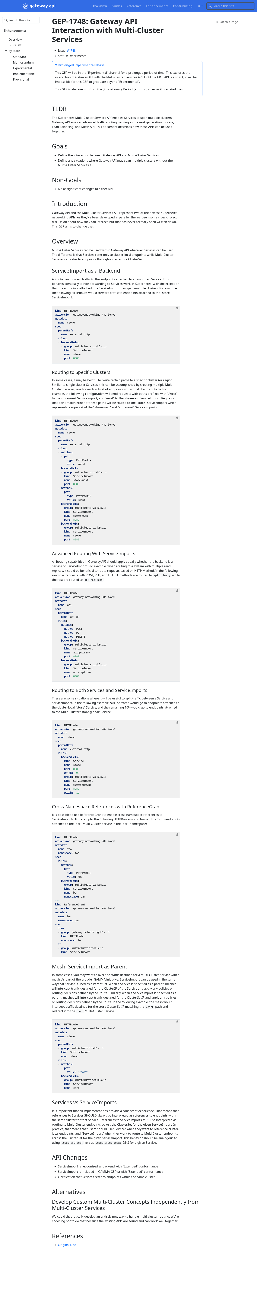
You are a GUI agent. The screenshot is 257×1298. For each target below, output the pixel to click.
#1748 (71, 50)
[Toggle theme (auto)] (200, 6)
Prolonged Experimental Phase (81, 65)
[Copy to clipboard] (177, 308)
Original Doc (67, 1245)
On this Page (229, 22)
